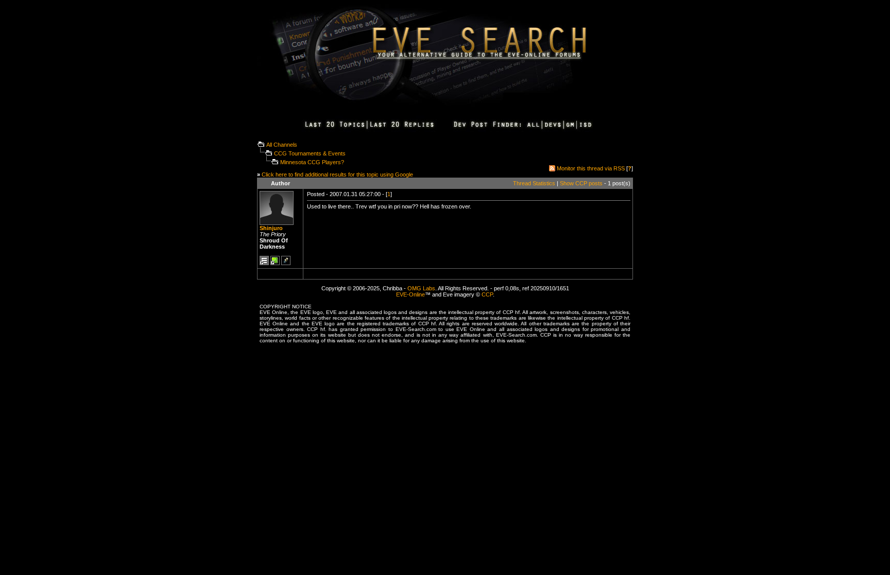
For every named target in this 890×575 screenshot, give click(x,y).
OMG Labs (421, 288)
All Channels (281, 145)
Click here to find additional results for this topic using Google (337, 174)
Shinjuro (271, 228)
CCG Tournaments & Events (310, 153)
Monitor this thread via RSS (591, 168)
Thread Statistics (534, 183)
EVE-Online (410, 294)
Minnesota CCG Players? (312, 162)
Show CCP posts (581, 183)
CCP (487, 294)
